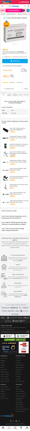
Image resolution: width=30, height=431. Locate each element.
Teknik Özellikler (9, 95)
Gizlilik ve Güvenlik (20, 393)
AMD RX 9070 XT (20, 367)
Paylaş (26, 88)
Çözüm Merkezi (5, 387)
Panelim (3, 391)
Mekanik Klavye (5, 372)
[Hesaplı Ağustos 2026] (15, 2)
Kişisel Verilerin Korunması (20, 399)
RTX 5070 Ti (19, 374)
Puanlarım (3, 393)
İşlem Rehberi (19, 404)
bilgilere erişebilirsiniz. (21, 296)
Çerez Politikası (20, 406)
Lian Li (5, 18)
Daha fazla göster (5, 381)
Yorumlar (21, 94)
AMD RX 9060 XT (20, 365)
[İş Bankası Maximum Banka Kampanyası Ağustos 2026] (15, 10)
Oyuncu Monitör (5, 379)
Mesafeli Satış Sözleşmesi (22, 409)
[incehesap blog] (7, 408)
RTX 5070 (18, 372)
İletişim (18, 387)
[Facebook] (11, 421)
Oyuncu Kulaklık (5, 374)
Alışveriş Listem (5, 398)
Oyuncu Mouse (4, 376)
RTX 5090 (18, 379)
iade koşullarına (17, 278)
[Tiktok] (19, 421)
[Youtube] (16, 421)
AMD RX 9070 (19, 369)
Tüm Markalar (19, 402)
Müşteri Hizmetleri (5, 389)
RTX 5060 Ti (19, 363)
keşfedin (20, 260)
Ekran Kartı (3, 369)
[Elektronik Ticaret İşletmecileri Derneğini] (16, 321)
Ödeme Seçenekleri (15, 95)
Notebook (3, 360)
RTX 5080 (18, 376)
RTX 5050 (18, 358)
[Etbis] (24, 347)
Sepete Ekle (16, 61)
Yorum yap (19, 82)
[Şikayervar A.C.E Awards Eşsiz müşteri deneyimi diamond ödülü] (9, 347)
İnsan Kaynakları (20, 391)
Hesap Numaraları (20, 396)
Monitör (3, 363)
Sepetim (3, 396)
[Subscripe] (28, 331)
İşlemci (2, 367)
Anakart (3, 365)
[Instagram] (13, 421)
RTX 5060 (18, 360)
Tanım (3, 94)
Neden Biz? (26, 94)
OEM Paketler (4, 358)
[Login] (2, 6)
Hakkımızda (19, 389)
